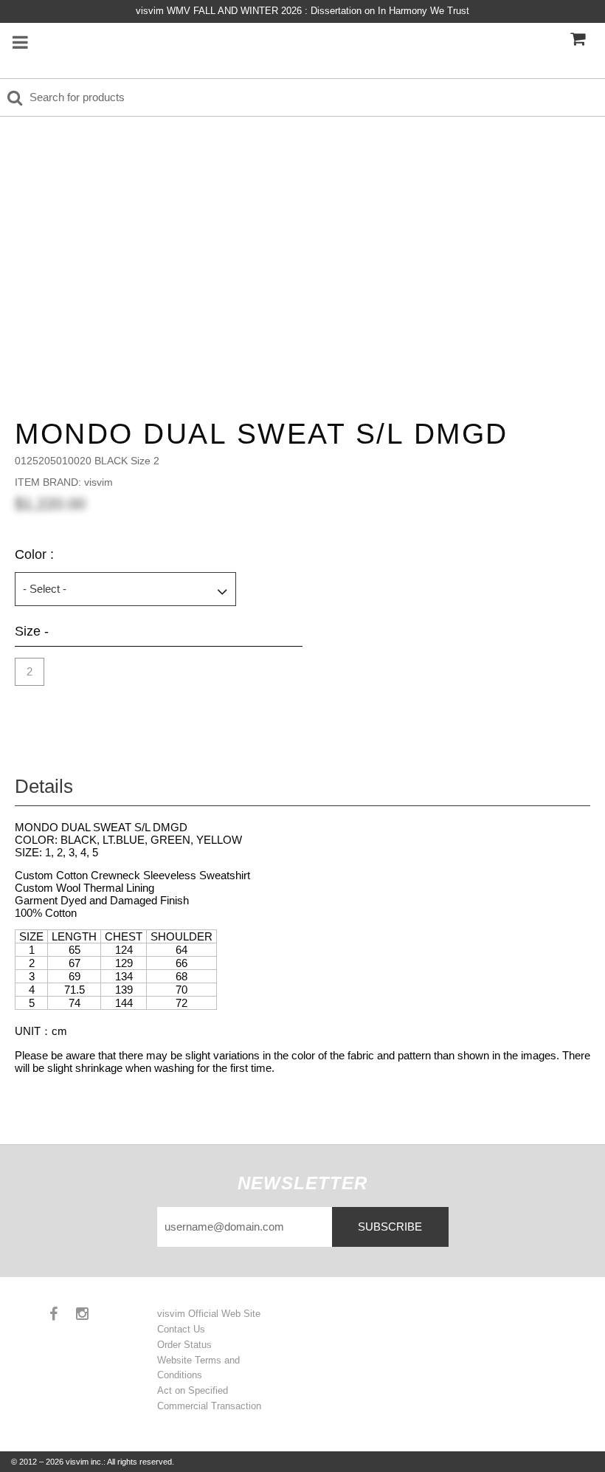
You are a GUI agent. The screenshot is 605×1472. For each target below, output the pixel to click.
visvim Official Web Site (208, 1313)
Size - (32, 631)
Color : (34, 554)
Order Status (184, 1344)
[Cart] (577, 39)
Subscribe (390, 1226)
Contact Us (181, 1329)
